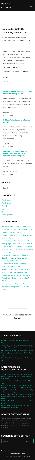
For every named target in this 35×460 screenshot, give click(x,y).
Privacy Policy (5, 451)
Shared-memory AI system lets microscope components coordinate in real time (16, 287)
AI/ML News (6, 41)
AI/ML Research (7, 203)
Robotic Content (6, 6)
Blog (2, 343)
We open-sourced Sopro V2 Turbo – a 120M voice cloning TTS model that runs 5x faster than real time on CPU (17, 229)
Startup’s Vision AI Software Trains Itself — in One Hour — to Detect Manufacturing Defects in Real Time (17, 353)
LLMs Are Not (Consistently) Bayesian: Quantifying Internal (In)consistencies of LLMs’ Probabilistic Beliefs (16, 258)
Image (4, 209)
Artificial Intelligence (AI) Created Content (14, 340)
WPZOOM (27, 456)
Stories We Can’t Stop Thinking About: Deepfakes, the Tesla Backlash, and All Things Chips (15, 153)
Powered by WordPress (17, 453)
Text (3, 212)
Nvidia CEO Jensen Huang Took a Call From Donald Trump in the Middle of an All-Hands (16, 278)
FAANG (4, 206)
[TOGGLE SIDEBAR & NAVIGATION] (32, 6)
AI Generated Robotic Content (15, 38)
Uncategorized (7, 215)
